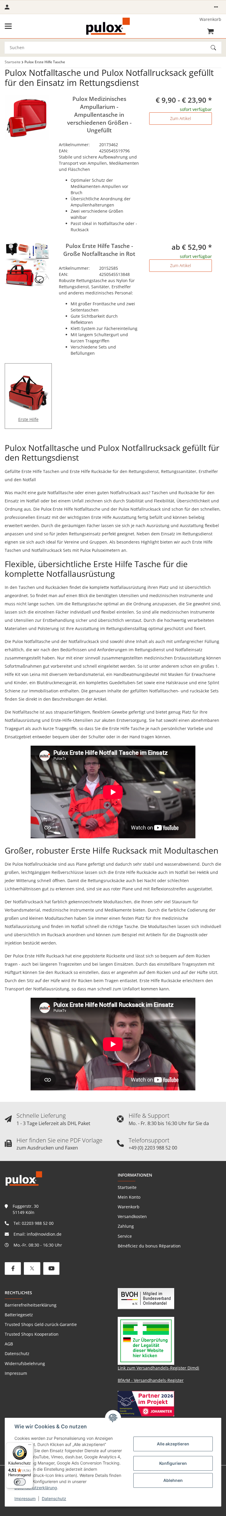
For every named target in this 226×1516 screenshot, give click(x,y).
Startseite (127, 1187)
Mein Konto (129, 1197)
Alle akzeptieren (173, 1443)
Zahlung (126, 1226)
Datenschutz (54, 1498)
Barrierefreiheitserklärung (30, 1305)
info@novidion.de (44, 1234)
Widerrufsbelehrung (25, 1363)
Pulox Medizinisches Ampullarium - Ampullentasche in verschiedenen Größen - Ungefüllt (99, 114)
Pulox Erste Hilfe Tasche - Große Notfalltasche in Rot (99, 250)
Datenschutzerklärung (35, 1487)
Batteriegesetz (19, 1314)
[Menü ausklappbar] (8, 26)
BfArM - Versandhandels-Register (151, 1380)
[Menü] (29, 1446)
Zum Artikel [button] (180, 118)
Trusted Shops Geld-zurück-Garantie (41, 1324)
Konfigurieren (173, 1463)
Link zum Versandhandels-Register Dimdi (158, 1368)
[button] (216, 7)
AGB (9, 1344)
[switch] (20, 1481)
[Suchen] (216, 47)
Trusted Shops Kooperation (32, 1334)
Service (125, 1236)
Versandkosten (132, 1216)
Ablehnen (173, 1480)
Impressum (25, 1498)
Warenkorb (128, 1207)
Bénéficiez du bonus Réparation (149, 1246)
